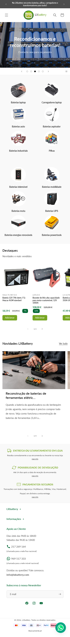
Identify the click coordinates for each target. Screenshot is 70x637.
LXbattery (26, 620)
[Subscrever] (59, 594)
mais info (35, 459)
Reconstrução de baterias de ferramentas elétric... (26, 395)
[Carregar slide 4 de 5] (39, 71)
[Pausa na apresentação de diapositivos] (66, 71)
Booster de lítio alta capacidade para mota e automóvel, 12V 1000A (46, 300)
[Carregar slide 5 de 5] (43, 71)
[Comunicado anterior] (6, 4)
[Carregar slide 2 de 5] (31, 71)
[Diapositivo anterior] (21, 71)
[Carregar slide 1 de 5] (27, 71)
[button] (6, 15)
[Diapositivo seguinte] (48, 71)
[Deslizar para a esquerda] (27, 328)
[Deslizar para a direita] (42, 328)
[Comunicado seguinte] (64, 4)
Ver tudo (63, 343)
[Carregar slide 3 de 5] (35, 71)
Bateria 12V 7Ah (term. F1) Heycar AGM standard (13, 299)
